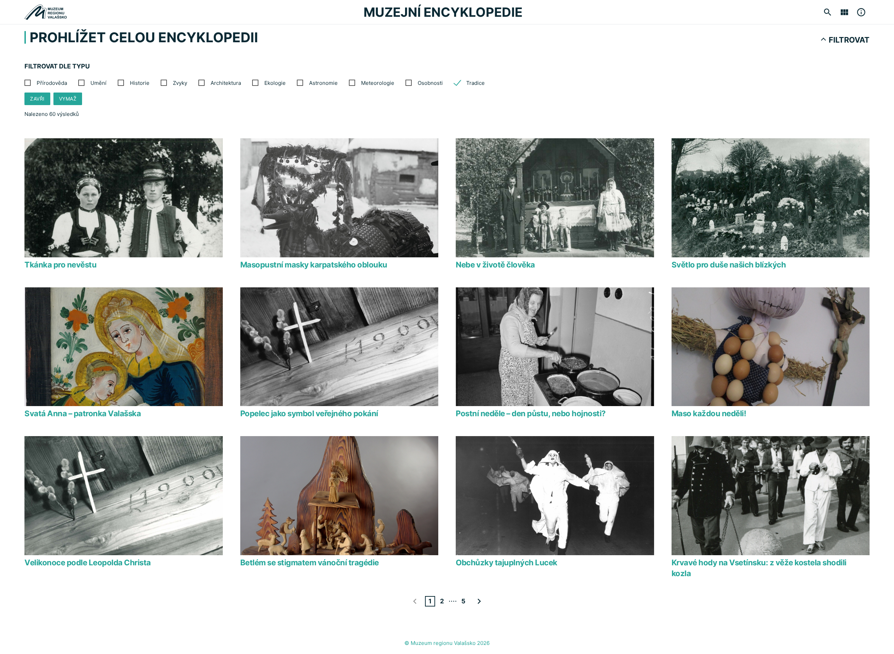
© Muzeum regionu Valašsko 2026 (447, 643)
